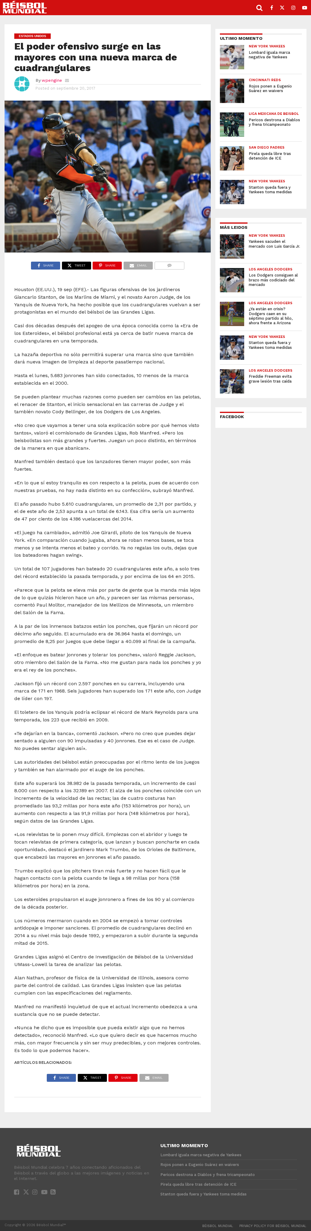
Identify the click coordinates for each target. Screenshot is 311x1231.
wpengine (52, 80)
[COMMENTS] (169, 264)
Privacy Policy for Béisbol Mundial (272, 1226)
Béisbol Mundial (217, 1226)
